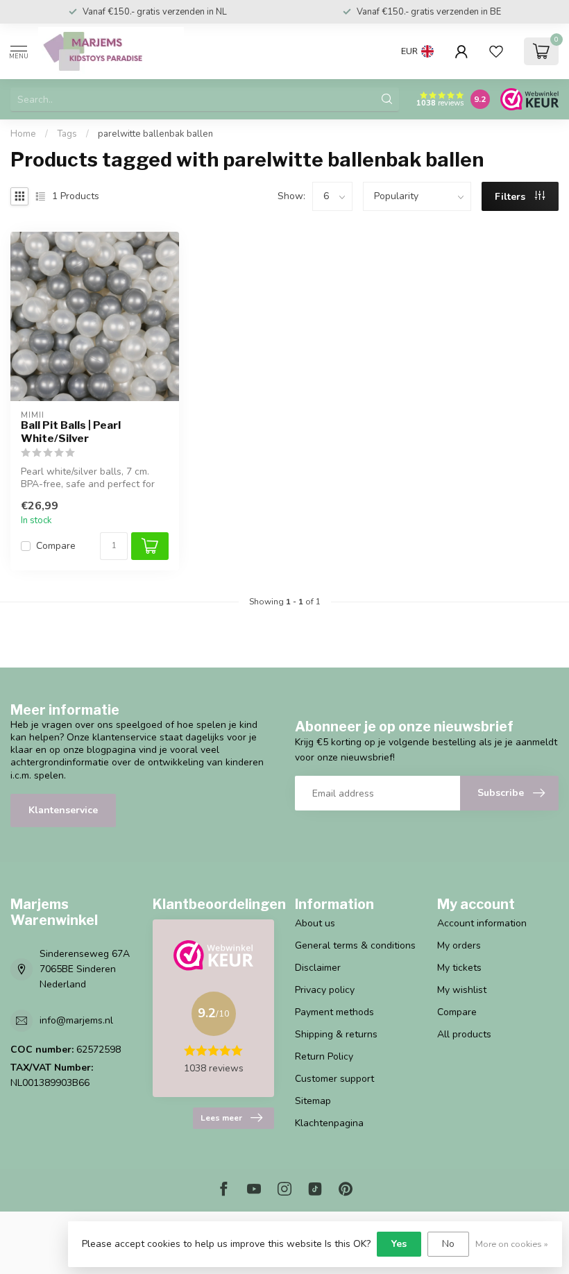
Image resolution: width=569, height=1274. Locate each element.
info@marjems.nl (76, 1020)
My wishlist (461, 989)
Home (23, 134)
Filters (511, 196)
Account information (482, 923)
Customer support (334, 1078)
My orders (459, 945)
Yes (399, 1243)
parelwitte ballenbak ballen (155, 134)
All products (464, 1034)
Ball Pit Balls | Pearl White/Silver (71, 431)
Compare (56, 546)
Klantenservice (63, 810)
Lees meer (221, 1117)
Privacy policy (325, 989)
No (448, 1243)
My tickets (459, 967)
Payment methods (334, 1012)
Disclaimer (318, 967)
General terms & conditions (355, 945)
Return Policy (324, 1056)
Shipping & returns (336, 1034)
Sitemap (313, 1100)
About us (315, 923)
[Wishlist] (496, 51)
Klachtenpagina (329, 1123)
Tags (67, 134)
